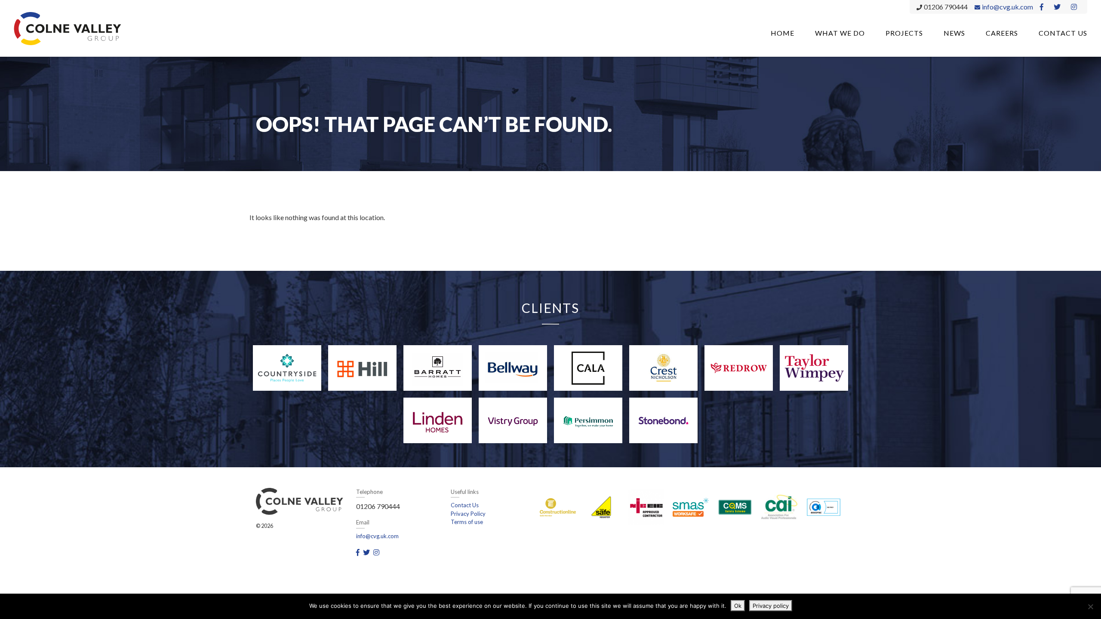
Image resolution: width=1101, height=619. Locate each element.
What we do (840, 33)
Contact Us (1063, 33)
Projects (904, 33)
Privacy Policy (468, 513)
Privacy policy (771, 605)
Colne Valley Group (67, 28)
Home (782, 33)
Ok (737, 605)
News (954, 33)
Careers (1002, 33)
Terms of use (467, 521)
